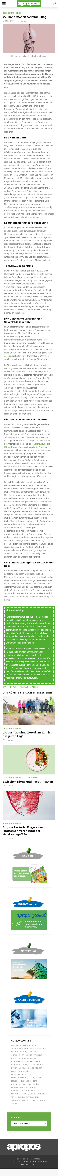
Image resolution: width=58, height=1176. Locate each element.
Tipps (13, 1097)
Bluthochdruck (18, 1052)
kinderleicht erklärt (20, 1071)
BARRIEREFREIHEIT (29, 1164)
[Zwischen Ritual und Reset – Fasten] (29, 759)
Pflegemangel (17, 1087)
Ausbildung (16, 1049)
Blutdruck (39, 1049)
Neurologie (25, 1081)
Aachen (26, 1045)
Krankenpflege (17, 1075)
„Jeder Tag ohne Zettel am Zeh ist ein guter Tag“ (27, 734)
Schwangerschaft (19, 1094)
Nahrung (14, 687)
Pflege (23, 1084)
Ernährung (27, 1055)
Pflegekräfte (34, 1084)
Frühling (38, 1055)
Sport (32, 1094)
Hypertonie (16, 1068)
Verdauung (25, 687)
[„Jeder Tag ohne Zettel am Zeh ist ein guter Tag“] (29, 710)
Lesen (31, 1078)
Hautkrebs (16, 1065)
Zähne (14, 1104)
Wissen (35, 687)
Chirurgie (15, 1055)
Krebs (28, 1075)
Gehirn (14, 1058)
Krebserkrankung (19, 1078)
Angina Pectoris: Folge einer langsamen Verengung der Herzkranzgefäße (23, 831)
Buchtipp (32, 1052)
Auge (34, 1045)
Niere (35, 1081)
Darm (5, 687)
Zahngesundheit (37, 1100)
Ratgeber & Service (30, 778)
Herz (25, 1065)
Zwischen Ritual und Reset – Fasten (28, 781)
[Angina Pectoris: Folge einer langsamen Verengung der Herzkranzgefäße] (29, 805)
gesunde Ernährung (28, 1058)
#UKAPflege (16, 1045)
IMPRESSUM (29, 1161)
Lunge (38, 1078)
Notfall (15, 1084)
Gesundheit (16, 1062)
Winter (25, 1100)
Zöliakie (7, 356)
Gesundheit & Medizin (12, 13)
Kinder (39, 1068)
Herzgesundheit (36, 1065)
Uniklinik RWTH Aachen (28, 1097)
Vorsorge (15, 1100)
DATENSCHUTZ (41, 1161)
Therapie (41, 1094)
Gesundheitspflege (31, 1062)
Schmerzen (28, 1091)
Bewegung (28, 1049)
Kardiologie (28, 1068)
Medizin (14, 1081)
